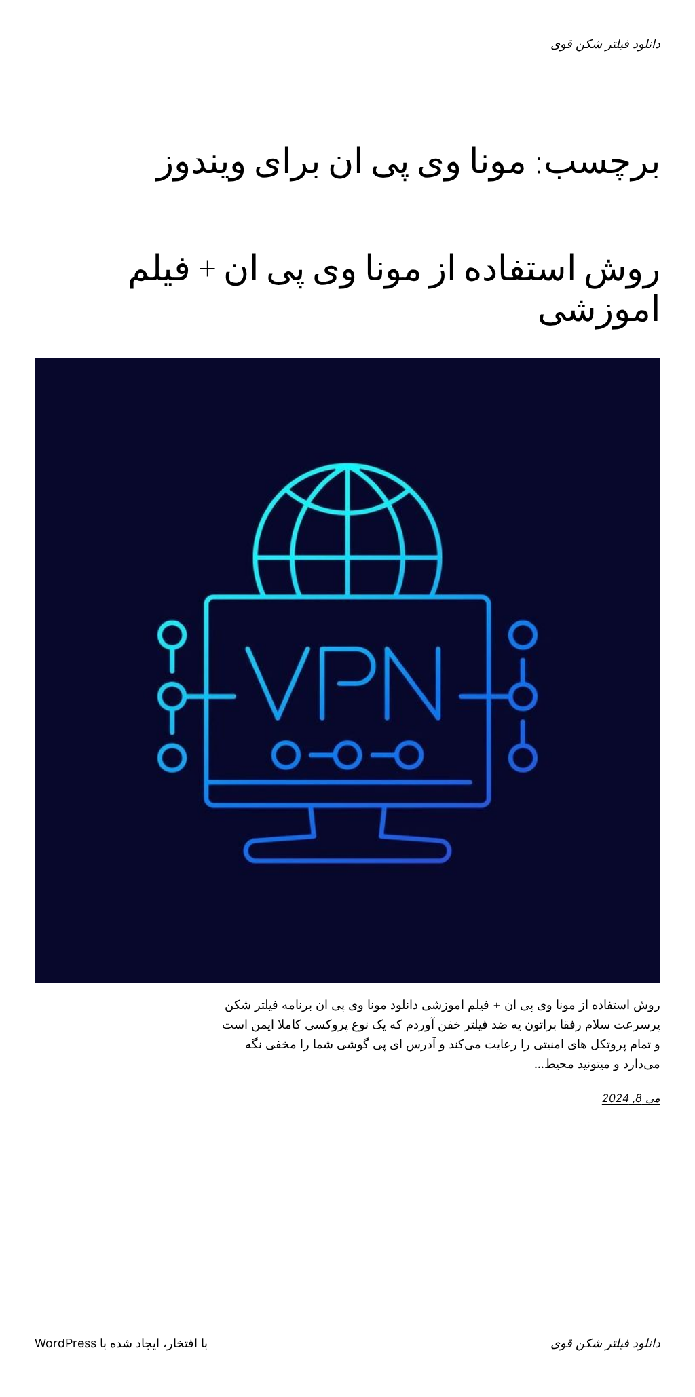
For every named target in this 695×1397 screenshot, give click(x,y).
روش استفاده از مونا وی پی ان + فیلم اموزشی (394, 288)
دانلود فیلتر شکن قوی (605, 44)
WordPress (65, 1343)
